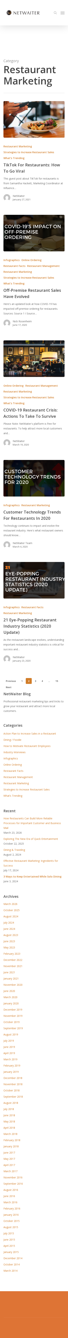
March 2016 (10, 1202)
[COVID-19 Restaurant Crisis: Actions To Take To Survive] (34, 358)
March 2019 (10, 1059)
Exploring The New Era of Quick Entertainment (30, 839)
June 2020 (9, 991)
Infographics (11, 260)
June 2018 (9, 1115)
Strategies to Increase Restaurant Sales (28, 152)
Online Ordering (31, 260)
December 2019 (12, 1009)
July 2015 (8, 1233)
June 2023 (9, 941)
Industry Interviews (14, 752)
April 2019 (9, 1053)
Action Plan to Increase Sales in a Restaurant (29, 733)
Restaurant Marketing (17, 146)
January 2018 (11, 1146)
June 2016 (9, 1196)
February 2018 (11, 1140)
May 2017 (9, 1158)
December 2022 (12, 960)
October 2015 (11, 1221)
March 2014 (10, 1270)
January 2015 (11, 1252)
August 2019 (10, 1034)
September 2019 (13, 1028)
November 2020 (12, 984)
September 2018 (13, 1096)
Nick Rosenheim (22, 321)
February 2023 (11, 953)
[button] (63, 13)
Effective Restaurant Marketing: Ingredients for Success (30, 863)
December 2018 (12, 1078)
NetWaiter (19, 196)
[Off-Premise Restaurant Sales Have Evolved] (34, 233)
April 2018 (9, 1127)
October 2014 (11, 1264)
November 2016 (12, 1177)
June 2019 (9, 1047)
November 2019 (12, 1016)
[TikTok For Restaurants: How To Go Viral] (34, 119)
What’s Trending (13, 158)
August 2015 (10, 1227)
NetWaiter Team (22, 543)
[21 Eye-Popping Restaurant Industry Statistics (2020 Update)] (34, 580)
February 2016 (11, 1208)
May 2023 (9, 947)
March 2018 (10, 1134)
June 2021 (9, 972)
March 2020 (10, 997)
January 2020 (11, 1003)
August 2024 (10, 916)
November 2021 (12, 966)
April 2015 (9, 1246)
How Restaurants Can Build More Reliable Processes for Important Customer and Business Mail (32, 823)
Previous (11, 681)
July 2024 (8, 922)
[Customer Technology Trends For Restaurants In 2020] (34, 478)
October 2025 (11, 910)
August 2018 (10, 1103)
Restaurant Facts (14, 266)
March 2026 (10, 904)
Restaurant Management (43, 266)
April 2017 (9, 1165)
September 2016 (13, 1183)
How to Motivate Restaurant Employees (27, 746)
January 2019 (11, 1071)
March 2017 (10, 1171)
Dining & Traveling (14, 850)
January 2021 (11, 978)
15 (56, 681)
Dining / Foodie (12, 739)
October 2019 (11, 1022)
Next (8, 687)
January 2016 (11, 1214)
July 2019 (8, 1040)
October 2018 (11, 1090)
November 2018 (12, 1084)
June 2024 (9, 929)
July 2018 (8, 1109)
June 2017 (9, 1152)
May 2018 (9, 1121)
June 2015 (9, 1239)
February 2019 (11, 1065)
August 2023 (10, 935)
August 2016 (10, 1190)
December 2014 (12, 1258)
